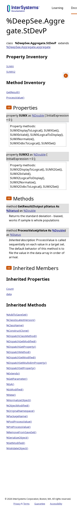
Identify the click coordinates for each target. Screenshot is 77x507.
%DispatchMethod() (18, 352)
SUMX (10, 66)
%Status (12, 211)
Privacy (17, 503)
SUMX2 (10, 71)
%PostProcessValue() (19, 421)
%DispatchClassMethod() (21, 336)
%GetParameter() (16, 378)
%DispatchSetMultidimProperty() (26, 362)
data (9, 294)
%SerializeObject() (17, 437)
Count (10, 288)
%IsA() (10, 384)
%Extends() (13, 373)
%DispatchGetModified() (21, 341)
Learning (57, 7)
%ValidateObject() (17, 448)
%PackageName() (17, 416)
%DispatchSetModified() (21, 357)
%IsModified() (14, 389)
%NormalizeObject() (18, 400)
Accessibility (56, 503)
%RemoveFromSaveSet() (21, 432)
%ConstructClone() (17, 330)
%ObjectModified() (17, 405)
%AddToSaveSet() (17, 314)
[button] (9, 107)
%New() (11, 395)
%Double (38, 115)
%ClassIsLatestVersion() (20, 320)
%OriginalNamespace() (20, 411)
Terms (26, 503)
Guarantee (39, 503)
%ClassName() (15, 325)
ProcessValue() (15, 97)
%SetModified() (15, 443)
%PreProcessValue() (18, 427)
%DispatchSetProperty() (20, 368)
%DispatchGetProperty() (21, 346)
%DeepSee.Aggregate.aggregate (28, 47)
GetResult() (13, 92)
